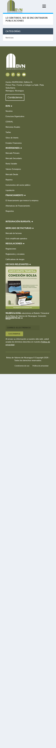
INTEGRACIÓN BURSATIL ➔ (19, 221)
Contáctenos (14, 97)
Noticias (9, 37)
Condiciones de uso (22, 366)
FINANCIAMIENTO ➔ (16, 195)
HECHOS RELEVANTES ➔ (18, 264)
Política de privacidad (40, 366)
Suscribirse (14, 334)
